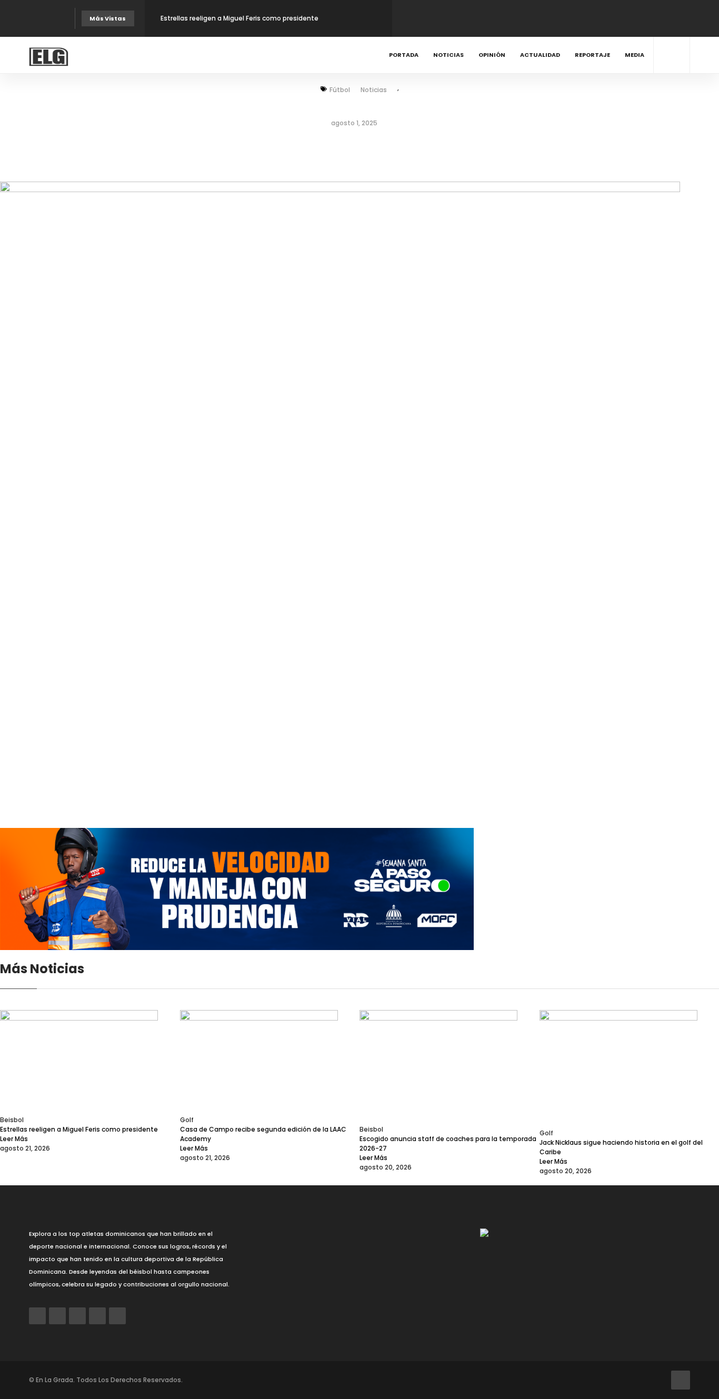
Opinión (491, 55)
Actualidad (540, 55)
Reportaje (592, 55)
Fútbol (339, 89)
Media (634, 55)
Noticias (448, 55)
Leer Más (14, 1138)
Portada (403, 55)
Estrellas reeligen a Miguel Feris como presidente (239, 18)
